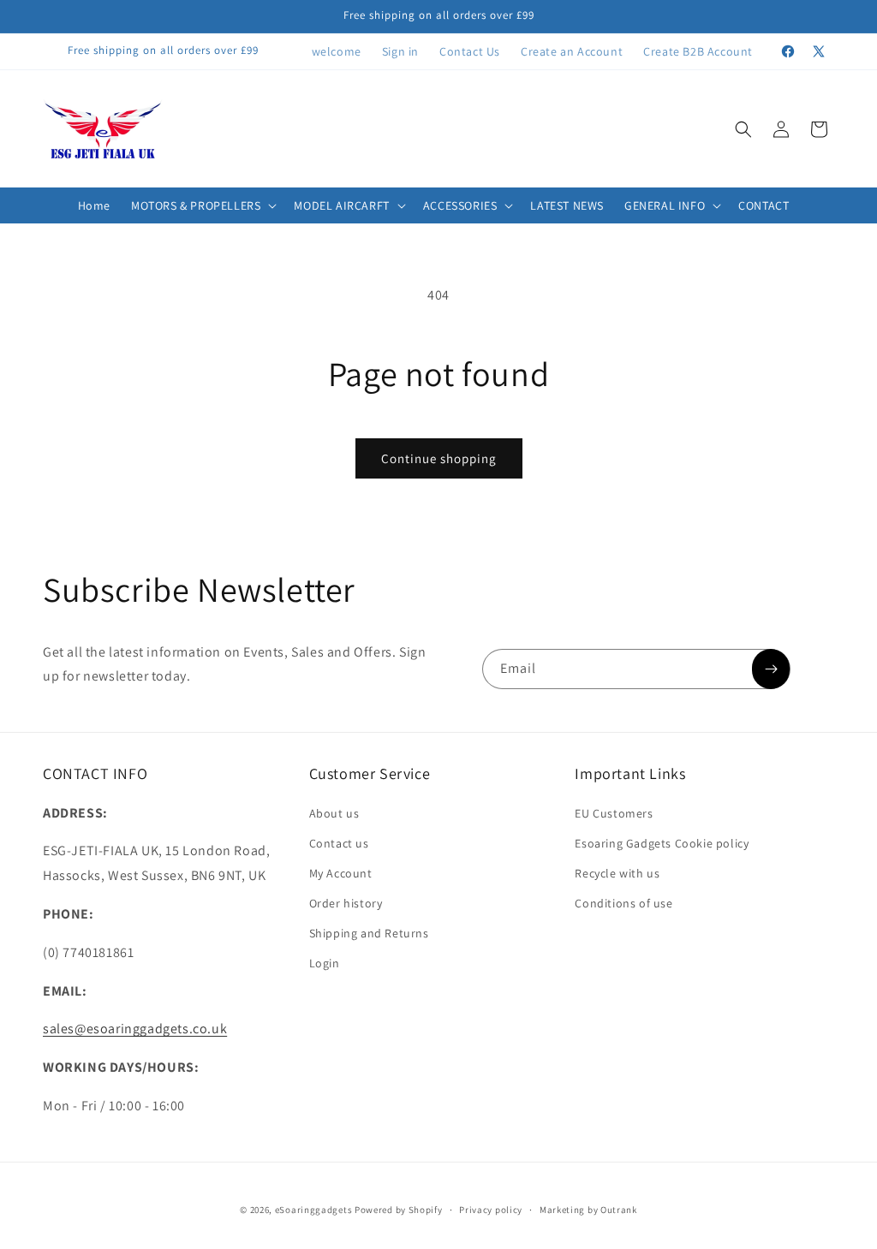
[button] (743, 129)
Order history (346, 903)
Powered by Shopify (399, 1210)
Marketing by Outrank (588, 1210)
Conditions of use (623, 903)
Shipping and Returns (369, 933)
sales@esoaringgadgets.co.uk (135, 1029)
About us (334, 813)
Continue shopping (439, 458)
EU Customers (614, 813)
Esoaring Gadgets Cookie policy (662, 843)
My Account (341, 873)
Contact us (339, 843)
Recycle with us (617, 873)
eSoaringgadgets (314, 1210)
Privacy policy (490, 1210)
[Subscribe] (771, 669)
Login (324, 963)
